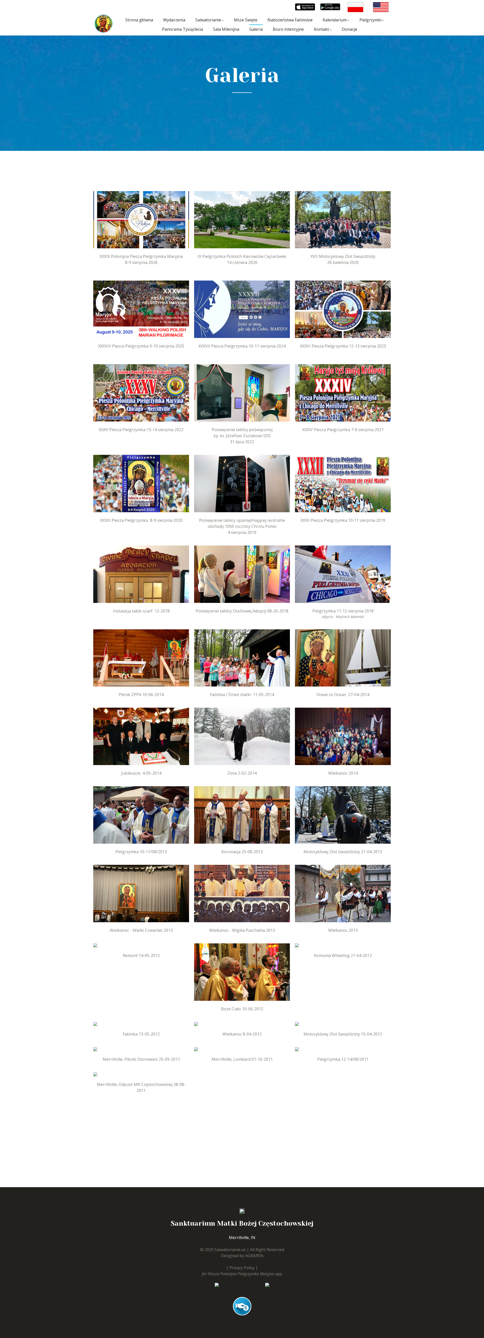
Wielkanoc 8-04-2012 (242, 1034)
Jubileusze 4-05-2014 (141, 773)
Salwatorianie (208, 20)
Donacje (349, 29)
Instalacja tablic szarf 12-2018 (141, 611)
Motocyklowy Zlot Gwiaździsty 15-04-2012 (343, 1034)
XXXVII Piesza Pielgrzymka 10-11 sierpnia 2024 (242, 346)
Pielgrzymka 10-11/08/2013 (141, 851)
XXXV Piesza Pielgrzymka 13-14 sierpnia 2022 (141, 429)
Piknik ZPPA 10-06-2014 (141, 694)
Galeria (256, 29)
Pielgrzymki (370, 20)
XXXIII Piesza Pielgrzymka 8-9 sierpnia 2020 (141, 520)
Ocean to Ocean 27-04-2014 (342, 694)
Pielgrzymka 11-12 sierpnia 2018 (343, 611)
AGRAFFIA (254, 1255)
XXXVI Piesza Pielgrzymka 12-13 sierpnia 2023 (343, 346)
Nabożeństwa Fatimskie (290, 20)
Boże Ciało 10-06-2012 (242, 1009)
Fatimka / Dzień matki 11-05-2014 (242, 694)
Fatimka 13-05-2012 (141, 1034)
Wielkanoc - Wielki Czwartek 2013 (141, 930)
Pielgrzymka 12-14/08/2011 (343, 1059)
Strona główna (139, 20)
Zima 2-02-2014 (242, 773)
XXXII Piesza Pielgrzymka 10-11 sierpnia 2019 (342, 520)
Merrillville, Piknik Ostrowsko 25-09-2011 (141, 1059)
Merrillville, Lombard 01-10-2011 (242, 1059)
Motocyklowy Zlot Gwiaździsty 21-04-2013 (343, 851)
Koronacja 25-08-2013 (242, 851)
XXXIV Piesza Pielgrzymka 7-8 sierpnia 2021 (343, 429)
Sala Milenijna (226, 29)
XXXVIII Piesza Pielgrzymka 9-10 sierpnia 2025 (141, 346)
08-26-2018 (277, 611)
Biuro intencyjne (288, 29)
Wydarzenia (174, 20)
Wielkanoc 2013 (343, 930)
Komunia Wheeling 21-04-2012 (343, 955)
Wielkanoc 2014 (343, 773)
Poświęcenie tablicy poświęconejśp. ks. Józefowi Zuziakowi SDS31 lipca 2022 (242, 435)
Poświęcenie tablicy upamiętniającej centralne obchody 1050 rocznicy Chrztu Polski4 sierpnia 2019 (242, 526)
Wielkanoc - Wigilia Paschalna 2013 (242, 930)
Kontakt (321, 29)
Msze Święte (245, 20)
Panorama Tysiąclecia (182, 29)
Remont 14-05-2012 (141, 955)
